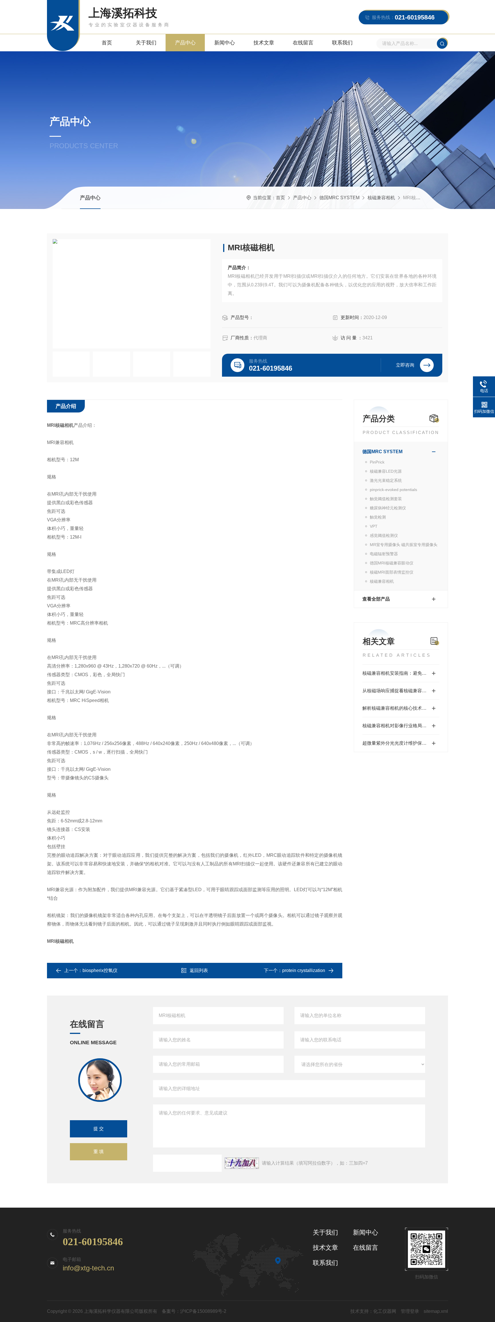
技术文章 (264, 43)
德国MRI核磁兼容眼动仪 (391, 563)
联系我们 (342, 43)
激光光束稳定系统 (386, 480)
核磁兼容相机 (381, 197)
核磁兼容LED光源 (386, 471)
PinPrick (377, 462)
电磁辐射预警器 (384, 554)
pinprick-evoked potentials (393, 489)
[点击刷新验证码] (242, 1163)
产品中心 (185, 43)
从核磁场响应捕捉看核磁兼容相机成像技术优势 (400, 690)
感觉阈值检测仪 (384, 535)
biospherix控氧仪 (99, 970)
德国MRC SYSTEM (339, 197)
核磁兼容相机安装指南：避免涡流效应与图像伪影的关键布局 (400, 673)
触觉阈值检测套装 (386, 498)
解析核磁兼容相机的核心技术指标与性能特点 (400, 708)
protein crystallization (303, 970)
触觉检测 (378, 517)
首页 (107, 43)
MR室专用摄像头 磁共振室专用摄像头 (403, 544)
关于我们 (146, 43)
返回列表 (199, 970)
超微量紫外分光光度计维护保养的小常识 (400, 743)
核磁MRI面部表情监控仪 (391, 572)
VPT (374, 526)
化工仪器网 (384, 1311)
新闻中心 (224, 43)
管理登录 (410, 1311)
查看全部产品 (376, 599)
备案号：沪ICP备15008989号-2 (194, 1311)
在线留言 (303, 43)
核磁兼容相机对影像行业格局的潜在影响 (400, 725)
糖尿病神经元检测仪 (388, 508)
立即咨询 (405, 365)
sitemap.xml (436, 1311)
